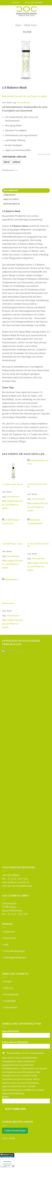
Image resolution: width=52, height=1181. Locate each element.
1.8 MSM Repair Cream (12, 544)
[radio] (6, 162)
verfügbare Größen (14, 157)
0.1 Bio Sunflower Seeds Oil (38, 545)
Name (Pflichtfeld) (10, 1031)
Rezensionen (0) (11, 204)
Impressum (9, 931)
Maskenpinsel (8, 603)
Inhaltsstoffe (11, 199)
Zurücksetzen (44, 154)
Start (18, 25)
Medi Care (30, 25)
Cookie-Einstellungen (15, 1130)
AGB (6, 944)
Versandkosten (23, 102)
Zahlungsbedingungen (15, 957)
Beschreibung (10, 190)
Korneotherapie (11, 994)
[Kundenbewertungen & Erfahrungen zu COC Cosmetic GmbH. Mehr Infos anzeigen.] (7, 1160)
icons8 (11, 1138)
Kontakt (7, 981)
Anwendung (9, 195)
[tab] (26, 190)
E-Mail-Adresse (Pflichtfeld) (15, 1042)
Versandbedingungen (14, 951)
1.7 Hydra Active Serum (12, 484)
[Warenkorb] (48, 11)
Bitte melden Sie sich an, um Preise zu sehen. (24, 96)
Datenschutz (10, 938)
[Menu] (3, 11)
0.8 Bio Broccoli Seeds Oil (37, 485)
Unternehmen (10, 1007)
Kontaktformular (24, 886)
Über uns (8, 988)
